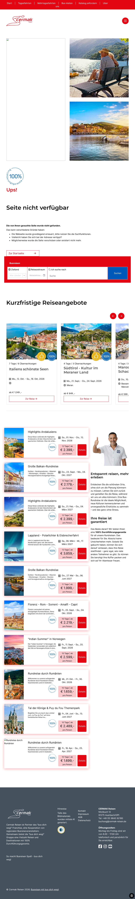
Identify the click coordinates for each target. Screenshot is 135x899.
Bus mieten (67, 3)
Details (82, 450)
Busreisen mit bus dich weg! (45, 889)
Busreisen (14, 263)
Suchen (117, 273)
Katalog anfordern (88, 3)
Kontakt (82, 811)
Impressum (83, 814)
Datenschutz (84, 820)
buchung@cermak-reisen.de (112, 821)
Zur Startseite (16, 253)
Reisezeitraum (37, 269)
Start (10, 3)
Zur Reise (30, 398)
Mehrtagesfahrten (46, 3)
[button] (113, 316)
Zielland (15, 269)
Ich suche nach (58, 269)
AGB (80, 817)
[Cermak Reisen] (19, 20)
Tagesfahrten (25, 3)
